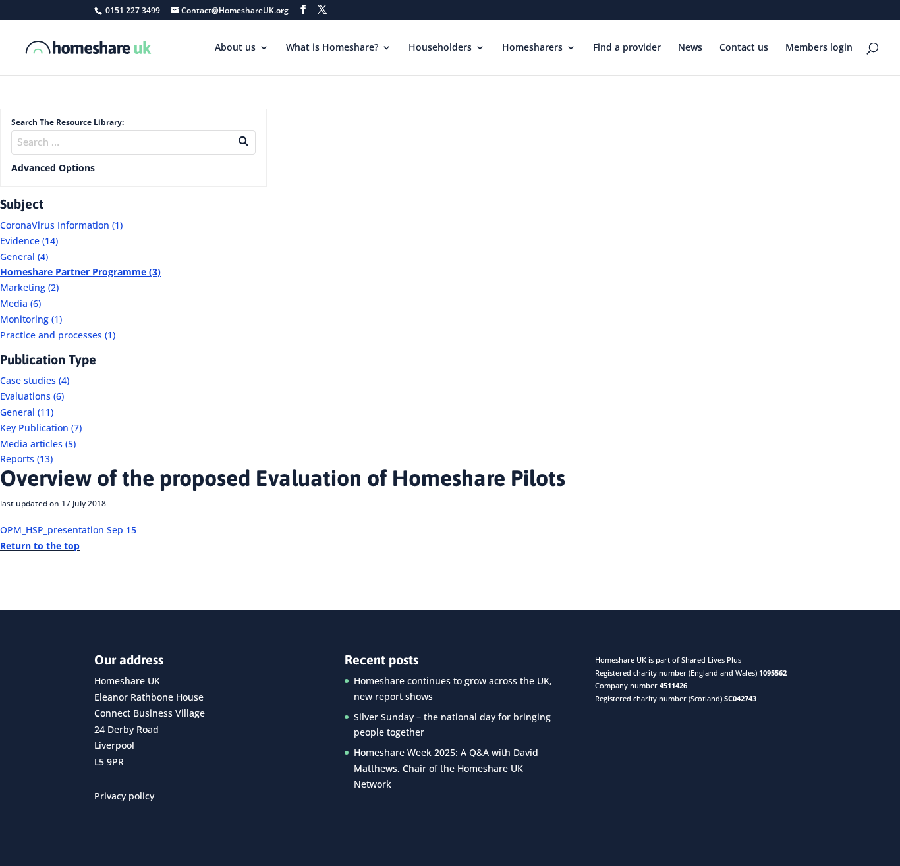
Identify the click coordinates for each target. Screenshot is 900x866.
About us (235, 48)
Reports (26, 458)
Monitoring (31, 319)
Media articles (38, 443)
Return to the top (40, 545)
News (690, 48)
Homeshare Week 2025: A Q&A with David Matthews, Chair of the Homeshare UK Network (446, 768)
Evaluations (32, 396)
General (24, 256)
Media (20, 303)
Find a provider (627, 48)
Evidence (29, 240)
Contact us (743, 48)
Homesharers (532, 48)
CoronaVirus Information (61, 225)
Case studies (34, 380)
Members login (819, 48)
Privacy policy (124, 796)
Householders (440, 48)
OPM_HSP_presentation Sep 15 (68, 530)
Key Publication (41, 427)
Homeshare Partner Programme (80, 271)
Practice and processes (57, 335)
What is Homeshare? (332, 48)
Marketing (29, 287)
